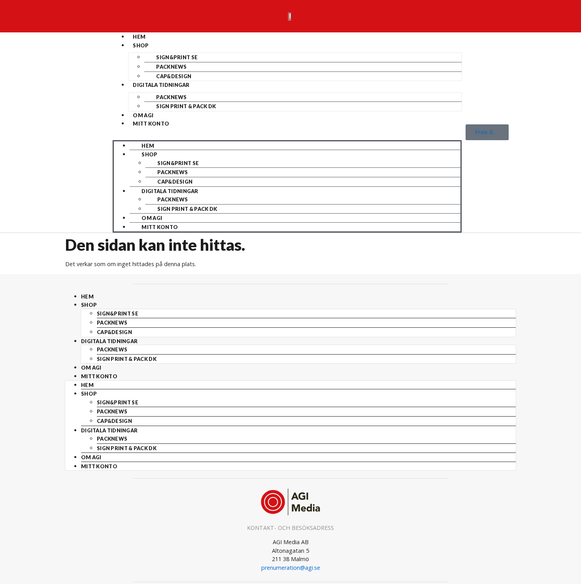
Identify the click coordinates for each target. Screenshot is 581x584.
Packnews (171, 67)
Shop (141, 45)
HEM (139, 37)
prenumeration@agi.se (290, 567)
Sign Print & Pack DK (186, 106)
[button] (287, 132)
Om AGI (143, 115)
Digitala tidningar (161, 85)
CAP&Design (173, 76)
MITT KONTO (151, 123)
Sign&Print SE (177, 57)
